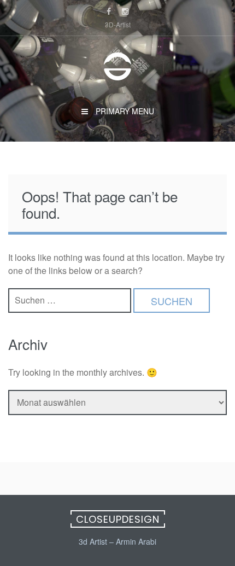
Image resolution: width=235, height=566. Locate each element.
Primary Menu (123, 111)
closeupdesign (118, 519)
